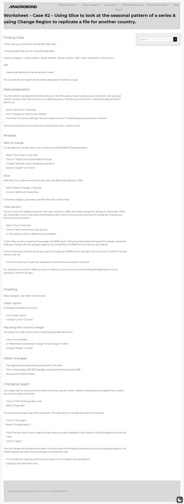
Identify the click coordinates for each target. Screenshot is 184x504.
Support (118, 10)
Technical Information (157, 5)
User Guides (110, 5)
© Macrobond (43, 491)
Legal (176, 5)
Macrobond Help (15, 491)
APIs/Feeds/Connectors (132, 5)
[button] (180, 500)
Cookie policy (30, 491)
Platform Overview (67, 5)
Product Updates (90, 5)
